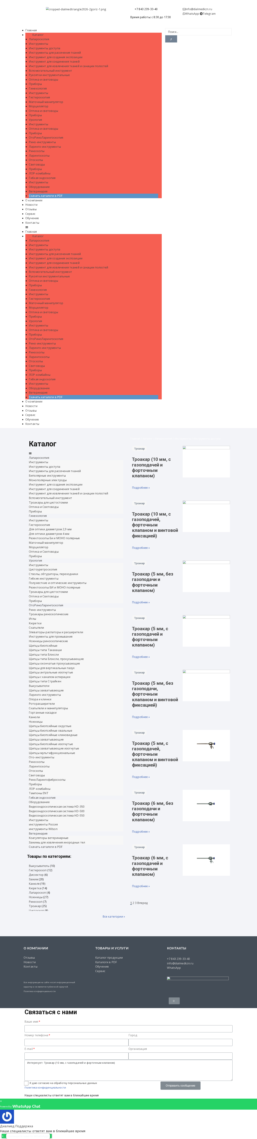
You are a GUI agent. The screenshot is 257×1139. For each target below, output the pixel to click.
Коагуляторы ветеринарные (49, 838)
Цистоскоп (36, 910)
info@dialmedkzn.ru (198, 9)
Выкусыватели (39, 686)
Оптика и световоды (43, 79)
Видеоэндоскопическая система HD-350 (56, 807)
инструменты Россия (43, 824)
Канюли (34, 717)
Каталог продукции (109, 958)
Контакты (32, 223)
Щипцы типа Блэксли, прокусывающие (56, 659)
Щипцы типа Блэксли (44, 654)
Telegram (209, 14)
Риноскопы (36, 151)
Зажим (33, 879)
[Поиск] (171, 38)
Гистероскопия (39, 97)
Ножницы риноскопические (48, 641)
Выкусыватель (39, 866)
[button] (93, 227)
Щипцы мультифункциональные (52, 753)
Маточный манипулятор (46, 102)
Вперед (142, 903)
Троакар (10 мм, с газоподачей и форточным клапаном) (151, 467)
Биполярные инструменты (47, 475)
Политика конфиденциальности (40, 991)
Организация (137, 1049)
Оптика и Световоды (44, 507)
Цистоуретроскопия (43, 569)
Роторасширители (42, 704)
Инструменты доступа (44, 48)
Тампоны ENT (39, 793)
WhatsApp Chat (26, 1107)
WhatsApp (192, 14)
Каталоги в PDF (106, 962)
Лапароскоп (37, 892)
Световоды (37, 164)
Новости (31, 205)
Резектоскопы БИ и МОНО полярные (54, 587)
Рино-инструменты (42, 142)
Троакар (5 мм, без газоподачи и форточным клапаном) (152, 582)
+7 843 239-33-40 (178, 959)
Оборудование (39, 187)
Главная (31, 30)
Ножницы (35, 722)
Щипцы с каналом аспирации (49, 677)
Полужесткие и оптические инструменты (57, 583)
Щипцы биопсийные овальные (50, 730)
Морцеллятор (38, 106)
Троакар (35, 906)
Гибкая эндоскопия (42, 178)
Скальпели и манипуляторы (48, 708)
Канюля (34, 884)
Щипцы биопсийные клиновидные (53, 735)
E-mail (28, 1049)
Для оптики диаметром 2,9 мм (50, 529)
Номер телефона (36, 1035)
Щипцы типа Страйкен (45, 681)
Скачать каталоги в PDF (45, 196)
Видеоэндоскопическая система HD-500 (56, 811)
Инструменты (38, 44)
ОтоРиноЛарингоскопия (46, 137)
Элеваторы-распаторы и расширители (56, 632)
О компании (33, 200)
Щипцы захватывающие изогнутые (54, 748)
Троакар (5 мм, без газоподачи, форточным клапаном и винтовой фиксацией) (155, 694)
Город (132, 1035)
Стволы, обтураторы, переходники (53, 574)
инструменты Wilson (43, 829)
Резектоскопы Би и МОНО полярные (54, 538)
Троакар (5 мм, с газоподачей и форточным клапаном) (150, 637)
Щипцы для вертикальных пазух (51, 668)
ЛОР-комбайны (39, 173)
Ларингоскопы (39, 155)
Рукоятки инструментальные (49, 75)
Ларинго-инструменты (45, 147)
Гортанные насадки (43, 712)
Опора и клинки (40, 699)
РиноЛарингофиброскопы (47, 780)
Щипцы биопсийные (43, 646)
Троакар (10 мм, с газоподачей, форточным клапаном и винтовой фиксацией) (155, 524)
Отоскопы (36, 160)
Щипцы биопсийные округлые (50, 726)
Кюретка (35, 888)
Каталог (37, 35)
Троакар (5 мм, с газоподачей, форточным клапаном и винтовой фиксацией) (155, 754)
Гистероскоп (38, 870)
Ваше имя (31, 1021)
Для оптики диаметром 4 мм (49, 534)
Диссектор (36, 875)
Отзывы (31, 209)
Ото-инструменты (41, 757)
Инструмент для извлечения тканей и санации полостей (68, 66)
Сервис (30, 214)
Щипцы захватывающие (46, 690)
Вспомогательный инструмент (50, 71)
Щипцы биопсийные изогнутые (51, 744)
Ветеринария (38, 191)
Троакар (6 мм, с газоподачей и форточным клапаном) (150, 866)
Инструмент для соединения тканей (54, 61)
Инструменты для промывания (50, 636)
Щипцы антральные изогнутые (51, 672)
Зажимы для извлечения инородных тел (57, 842)
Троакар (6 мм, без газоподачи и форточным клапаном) (152, 811)
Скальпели (36, 628)
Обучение (32, 218)
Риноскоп (35, 902)
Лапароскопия (39, 39)
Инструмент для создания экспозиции (55, 57)
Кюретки (35, 623)
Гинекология (38, 88)
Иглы (32, 619)
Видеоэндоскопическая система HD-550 (56, 815)
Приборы (35, 84)
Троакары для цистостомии (48, 502)
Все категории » (114, 916)
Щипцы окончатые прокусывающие (54, 663)
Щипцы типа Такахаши (45, 650)
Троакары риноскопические (49, 614)
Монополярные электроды (48, 480)
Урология (35, 120)
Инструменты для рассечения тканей (55, 53)
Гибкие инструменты (43, 578)
